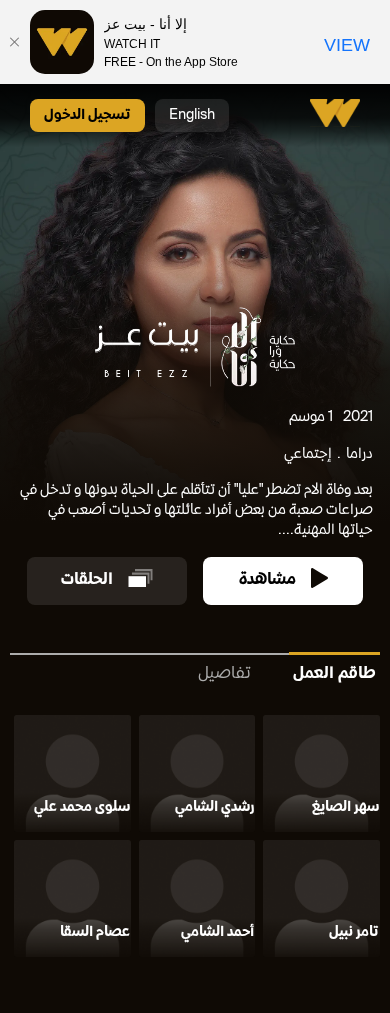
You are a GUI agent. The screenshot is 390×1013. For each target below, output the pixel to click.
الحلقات (87, 580)
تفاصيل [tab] (224, 674)
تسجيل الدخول (87, 115)
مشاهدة (267, 580)
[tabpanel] (195, 839)
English (192, 115)
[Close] (15, 42)
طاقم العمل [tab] (334, 674)
